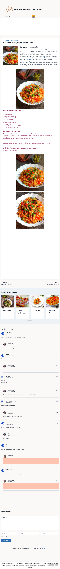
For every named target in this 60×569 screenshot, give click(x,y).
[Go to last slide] (3, 307)
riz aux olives (13, 276)
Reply (57, 332)
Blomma (10, 343)
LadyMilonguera (10, 401)
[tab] (27, 320)
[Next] (57, 307)
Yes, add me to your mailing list (9, 536)
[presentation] (7, 301)
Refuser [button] (56, 565)
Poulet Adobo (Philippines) (52, 283)
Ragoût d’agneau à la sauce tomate (22, 312)
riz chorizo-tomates (22, 276)
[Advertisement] (30, 26)
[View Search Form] (33, 16)
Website (43, 533)
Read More (30, 567)
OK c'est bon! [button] (51, 565)
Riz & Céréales (6, 40)
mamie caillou (9, 332)
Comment (4, 517)
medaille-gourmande (11, 423)
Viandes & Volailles (14, 40)
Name (3, 533)
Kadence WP (44, 548)
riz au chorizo (6, 276)
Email (22, 533)
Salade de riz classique (6, 283)
